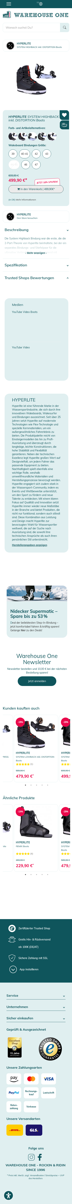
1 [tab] (25, 785)
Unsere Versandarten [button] (23, 1119)
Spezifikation (16, 265)
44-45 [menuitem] (14, 164)
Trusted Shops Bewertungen (29, 277)
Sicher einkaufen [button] (19, 1018)
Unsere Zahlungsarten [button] (24, 1068)
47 (36, 164)
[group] (35, 928)
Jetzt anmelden (37, 681)
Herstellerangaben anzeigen (29, 545)
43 (46, 154)
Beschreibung (16, 229)
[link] (36, 748)
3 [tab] (36, 785)
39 (12, 154)
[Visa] (48, 1078)
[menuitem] (12, 136)
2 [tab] (31, 785)
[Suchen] (64, 27)
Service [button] (12, 996)
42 (36, 154)
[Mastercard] (31, 1078)
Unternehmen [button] (17, 1007)
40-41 (24, 154)
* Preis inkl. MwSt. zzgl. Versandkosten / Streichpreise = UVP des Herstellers (35, 1177)
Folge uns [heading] (36, 1148)
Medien (17, 305)
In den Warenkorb (37, 189)
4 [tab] (42, 785)
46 (25, 164)
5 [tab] (47, 785)
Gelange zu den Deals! (26, 630)
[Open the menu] (9, 3)
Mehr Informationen (26, 199)
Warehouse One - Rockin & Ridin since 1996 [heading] (36, 1167)
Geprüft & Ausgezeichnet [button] (26, 1030)
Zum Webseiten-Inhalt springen (18, 2)
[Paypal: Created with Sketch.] (13, 1092)
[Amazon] (13, 1078)
